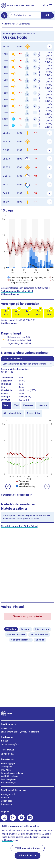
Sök (47, 15)
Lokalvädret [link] (24, 24)
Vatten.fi (5, 797)
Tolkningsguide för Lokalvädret (17, 291)
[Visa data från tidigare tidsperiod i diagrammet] (8, 486)
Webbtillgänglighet (10, 776)
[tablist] (27, 409)
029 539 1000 (7, 754)
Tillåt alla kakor (27, 855)
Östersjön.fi (6, 804)
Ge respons (6, 766)
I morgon (25, 629)
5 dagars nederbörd (21, 640)
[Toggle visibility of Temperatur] (22, 481)
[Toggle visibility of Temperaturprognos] (18, 282)
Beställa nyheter (8, 779)
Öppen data (6, 801)
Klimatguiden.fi (8, 794)
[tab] (6, 405)
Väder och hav (8, 24)
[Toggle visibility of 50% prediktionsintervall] (20, 280)
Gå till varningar (9, 323)
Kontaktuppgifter (9, 763)
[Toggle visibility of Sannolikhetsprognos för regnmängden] (26, 277)
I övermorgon (42, 629)
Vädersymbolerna (10, 294)
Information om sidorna (12, 773)
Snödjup (40, 640)
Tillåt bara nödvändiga (27, 848)
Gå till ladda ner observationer (16, 495)
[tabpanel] (27, 453)
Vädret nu (11, 629)
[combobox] (26, 15)
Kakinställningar (8, 782)
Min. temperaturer (39, 634)
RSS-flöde (6, 770)
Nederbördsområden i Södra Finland (19, 526)
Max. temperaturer (16, 634)
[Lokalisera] (4, 15)
